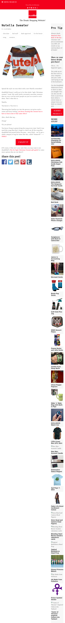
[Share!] (4, 161)
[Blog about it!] (29, 161)
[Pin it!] (23, 161)
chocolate (6, 33)
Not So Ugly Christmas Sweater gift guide (24, 150)
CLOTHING (7, 29)
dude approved (26, 33)
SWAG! (4, 136)
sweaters (12, 37)
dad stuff (15, 33)
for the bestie (38, 33)
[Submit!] (16, 161)
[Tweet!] (10, 161)
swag (4, 37)
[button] (9, 2)
